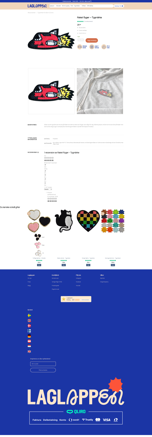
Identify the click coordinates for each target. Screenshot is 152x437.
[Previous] (29, 64)
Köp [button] (64, 265)
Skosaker (58, 5)
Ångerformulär (55, 289)
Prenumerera (43, 370)
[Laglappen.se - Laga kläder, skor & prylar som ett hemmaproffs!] (37, 5)
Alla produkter (32, 12)
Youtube (78, 285)
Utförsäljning (90, 5)
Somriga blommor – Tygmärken (113, 258)
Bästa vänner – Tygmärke (63, 258)
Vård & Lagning (66, 5)
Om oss (29, 278)
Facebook (78, 282)
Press (29, 282)
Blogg (29, 285)
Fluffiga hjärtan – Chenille (39, 258)
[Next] (33, 64)
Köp (39, 265)
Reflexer (84, 5)
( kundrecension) (88, 21)
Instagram (78, 278)
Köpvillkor (102, 278)
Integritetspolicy (104, 282)
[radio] (39, 237)
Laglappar (51, 5)
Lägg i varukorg (91, 40)
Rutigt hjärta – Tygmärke (88, 258)
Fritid (72, 5)
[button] (91, 1)
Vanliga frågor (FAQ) (57, 282)
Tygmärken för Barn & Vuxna (45, 12)
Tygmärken (77, 5)
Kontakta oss (55, 278)
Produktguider (55, 285)
